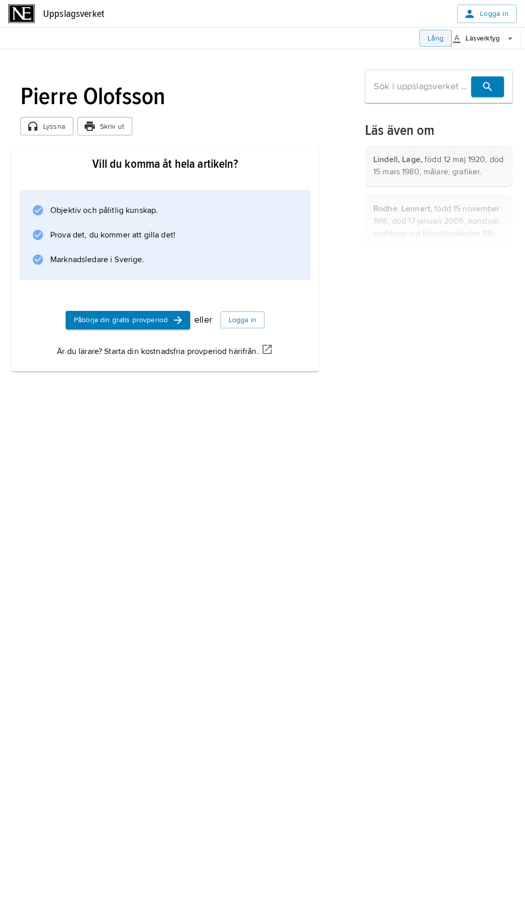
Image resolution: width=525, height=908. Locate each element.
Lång (436, 38)
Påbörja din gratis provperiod (121, 319)
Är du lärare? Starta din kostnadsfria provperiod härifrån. (157, 351)
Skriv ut (112, 126)
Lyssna (54, 126)
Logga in (494, 13)
